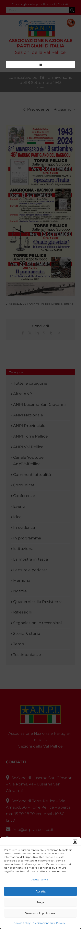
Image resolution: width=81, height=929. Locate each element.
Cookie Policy (22, 922)
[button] (75, 842)
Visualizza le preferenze (40, 913)
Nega (40, 902)
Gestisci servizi (40, 879)
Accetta (40, 891)
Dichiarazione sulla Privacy (48, 922)
